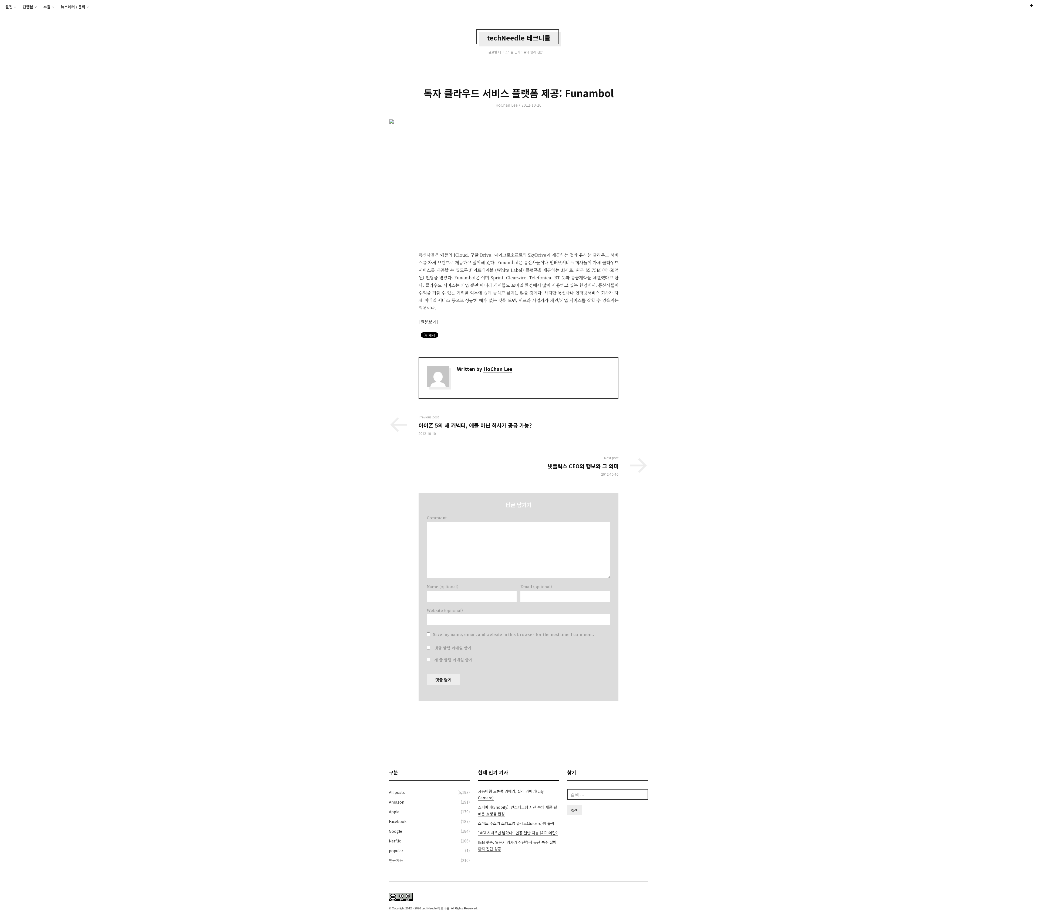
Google (395, 831)
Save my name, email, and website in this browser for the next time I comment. (513, 634)
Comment (437, 517)
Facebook (397, 821)
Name (442, 586)
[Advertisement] (518, 735)
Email (536, 586)
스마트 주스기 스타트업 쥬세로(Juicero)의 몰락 (516, 823)
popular (396, 850)
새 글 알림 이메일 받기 (453, 659)
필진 (8, 6)
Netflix (395, 841)
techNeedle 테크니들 (518, 37)
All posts (397, 792)
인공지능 (396, 860)
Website (445, 610)
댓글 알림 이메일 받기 (453, 648)
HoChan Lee (507, 105)
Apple (394, 811)
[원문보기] (428, 322)
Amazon (396, 802)
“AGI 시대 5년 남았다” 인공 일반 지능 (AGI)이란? (518, 832)
